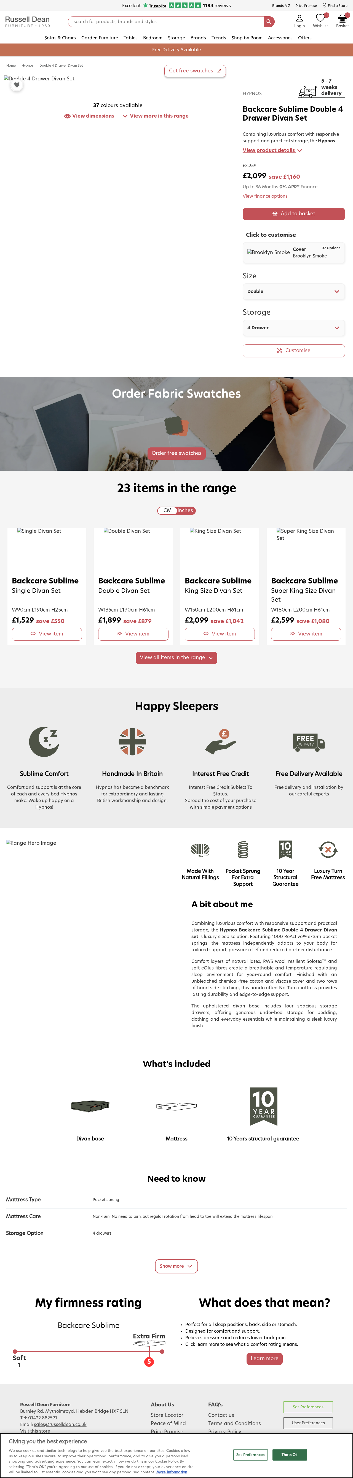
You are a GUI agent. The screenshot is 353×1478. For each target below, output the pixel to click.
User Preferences (308, 1423)
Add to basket (298, 213)
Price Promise (167, 1432)
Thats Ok (290, 1455)
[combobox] (294, 291)
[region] (176, 1455)
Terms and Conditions (234, 1423)
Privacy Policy (224, 1432)
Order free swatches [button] (177, 453)
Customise (298, 350)
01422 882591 (42, 1418)
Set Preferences (308, 1407)
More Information (171, 1472)
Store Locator (167, 1415)
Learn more (265, 1358)
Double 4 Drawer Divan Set (61, 65)
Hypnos (28, 65)
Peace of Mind (168, 1423)
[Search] (269, 21)
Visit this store (35, 1431)
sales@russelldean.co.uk (60, 1424)
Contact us (221, 1415)
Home (11, 65)
